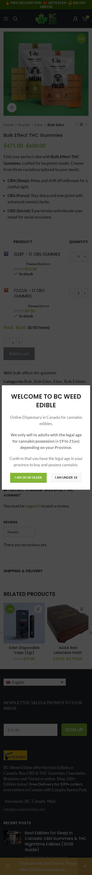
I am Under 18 (66, 477)
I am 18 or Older (28, 477)
